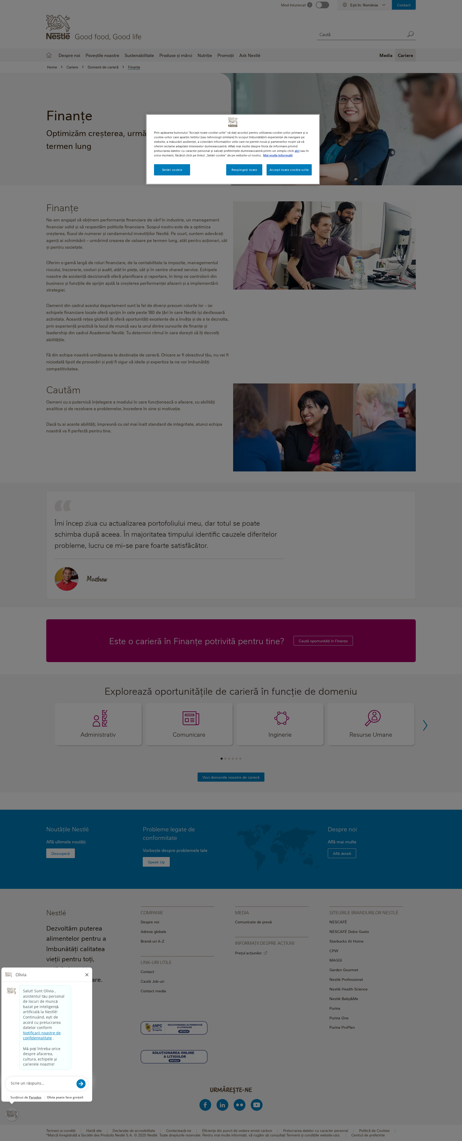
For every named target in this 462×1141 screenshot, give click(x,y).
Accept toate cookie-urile (289, 170)
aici (297, 151)
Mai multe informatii (277, 155)
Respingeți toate (244, 170)
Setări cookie (172, 170)
